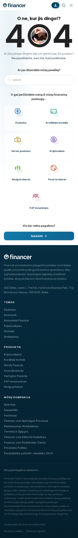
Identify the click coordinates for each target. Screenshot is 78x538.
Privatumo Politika (15, 447)
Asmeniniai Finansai (16, 320)
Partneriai (10, 415)
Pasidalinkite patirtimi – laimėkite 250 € (28, 453)
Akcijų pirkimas (13, 386)
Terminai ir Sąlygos (16, 431)
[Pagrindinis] (14, 5)
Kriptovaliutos (13, 325)
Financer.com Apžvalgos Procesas (26, 420)
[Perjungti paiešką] (63, 5)
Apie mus (10, 404)
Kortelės (9, 331)
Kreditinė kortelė (14, 359)
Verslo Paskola (13, 365)
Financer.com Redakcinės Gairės (25, 442)
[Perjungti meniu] (71, 5)
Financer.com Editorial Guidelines (25, 437)
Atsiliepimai (11, 336)
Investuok (10, 315)
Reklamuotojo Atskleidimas (21, 426)
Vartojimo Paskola (15, 376)
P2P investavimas (15, 381)
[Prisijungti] (55, 5)
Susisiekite (11, 410)
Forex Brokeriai (13, 370)
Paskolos (10, 309)
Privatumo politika (13, 531)
